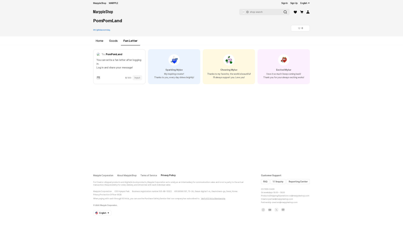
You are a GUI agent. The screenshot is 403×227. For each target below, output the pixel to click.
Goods (113, 40)
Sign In (284, 3)
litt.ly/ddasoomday (101, 30)
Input (137, 77)
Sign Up (294, 3)
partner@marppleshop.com (280, 199)
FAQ (265, 181)
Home (99, 40)
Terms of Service (148, 175)
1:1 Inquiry (278, 181)
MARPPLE (113, 3)
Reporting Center (298, 181)
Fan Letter (130, 40)
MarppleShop (99, 3)
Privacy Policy (168, 175)
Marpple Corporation (103, 175)
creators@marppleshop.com (285, 202)
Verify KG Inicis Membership (213, 199)
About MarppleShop (127, 175)
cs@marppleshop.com (299, 196)
